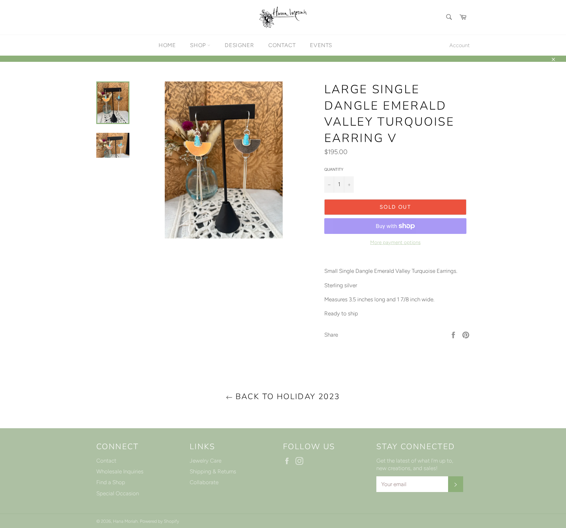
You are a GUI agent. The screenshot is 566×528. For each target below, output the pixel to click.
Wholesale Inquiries (119, 471)
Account (459, 45)
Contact (281, 45)
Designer (239, 45)
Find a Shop (110, 482)
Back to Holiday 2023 (286, 396)
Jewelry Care (205, 460)
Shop (198, 45)
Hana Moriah (125, 521)
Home (167, 45)
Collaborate (204, 482)
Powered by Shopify (159, 521)
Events (321, 45)
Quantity (333, 169)
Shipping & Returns (213, 471)
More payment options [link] (395, 242)
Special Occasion (117, 493)
